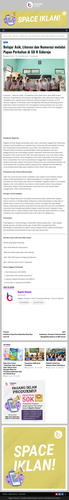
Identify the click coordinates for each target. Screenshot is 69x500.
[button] (3, 30)
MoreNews (48, 498)
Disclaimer (22, 494)
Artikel (5, 42)
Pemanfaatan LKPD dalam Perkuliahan (32, 364)
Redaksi (5, 494)
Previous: (18, 334)
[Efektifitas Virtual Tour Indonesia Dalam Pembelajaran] (56, 354)
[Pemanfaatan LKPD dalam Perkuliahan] (34, 354)
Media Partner (13, 494)
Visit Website (24, 302)
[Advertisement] (34, 125)
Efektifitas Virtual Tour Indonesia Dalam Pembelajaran (55, 364)
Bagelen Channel (9, 56)
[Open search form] (66, 30)
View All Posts (38, 302)
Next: (52, 334)
